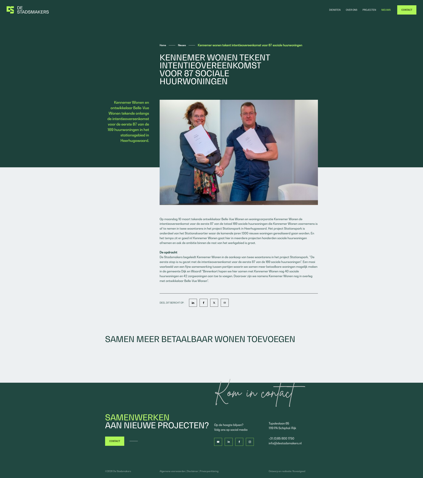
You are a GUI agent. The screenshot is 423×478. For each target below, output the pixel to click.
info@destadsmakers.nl (285, 443)
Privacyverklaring (209, 471)
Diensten (335, 9)
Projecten (369, 9)
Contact (114, 441)
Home (163, 45)
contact (406, 9)
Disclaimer (192, 471)
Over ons (351, 9)
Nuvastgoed (298, 471)
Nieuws (386, 9)
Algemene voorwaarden (172, 471)
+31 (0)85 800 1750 (281, 438)
